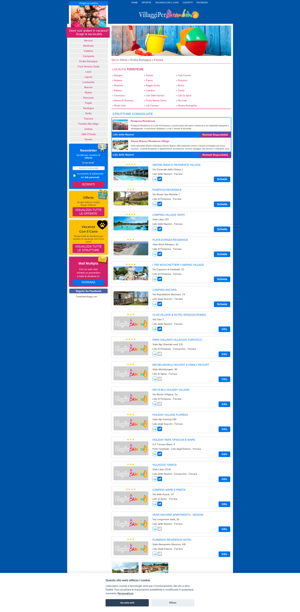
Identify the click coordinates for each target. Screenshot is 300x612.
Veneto (88, 139)
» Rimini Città (119, 105)
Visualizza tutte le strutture (88, 248)
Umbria (88, 129)
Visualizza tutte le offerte (88, 211)
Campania (88, 56)
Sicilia (88, 113)
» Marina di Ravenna (122, 100)
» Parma (148, 80)
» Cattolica (149, 90)
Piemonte (88, 97)
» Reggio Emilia (152, 85)
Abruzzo (88, 40)
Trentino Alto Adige (88, 123)
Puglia (88, 103)
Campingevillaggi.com (86, 296)
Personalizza (125, 593)
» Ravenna (117, 85)
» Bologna (117, 75)
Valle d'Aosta (88, 134)
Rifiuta (172, 602)
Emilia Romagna (88, 61)
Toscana (88, 118)
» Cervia (180, 90)
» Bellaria (117, 90)
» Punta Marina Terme (155, 100)
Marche (88, 87)
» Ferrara (148, 75)
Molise (88, 92)
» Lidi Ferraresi (151, 105)
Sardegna (88, 108)
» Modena (117, 80)
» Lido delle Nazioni (154, 95)
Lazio (88, 71)
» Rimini (180, 85)
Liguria (88, 77)
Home (123, 59)
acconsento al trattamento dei (90, 175)
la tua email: (88, 162)
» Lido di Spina (183, 95)
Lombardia (88, 82)
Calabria (88, 50)
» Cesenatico (118, 95)
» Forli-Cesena (183, 75)
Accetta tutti (127, 602)
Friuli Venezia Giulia (88, 66)
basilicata (88, 45)
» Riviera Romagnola (186, 105)
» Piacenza (181, 80)
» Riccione (181, 100)
